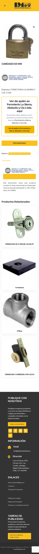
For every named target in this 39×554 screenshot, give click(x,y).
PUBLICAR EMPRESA (17, 424)
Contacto (11, 486)
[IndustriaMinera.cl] (22, 5)
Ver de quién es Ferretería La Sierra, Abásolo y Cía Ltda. (20, 129)
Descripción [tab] (6, 160)
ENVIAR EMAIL (19, 143)
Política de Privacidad (15, 502)
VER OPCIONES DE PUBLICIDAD (16, 536)
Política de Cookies (14, 498)
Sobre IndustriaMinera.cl (16, 482)
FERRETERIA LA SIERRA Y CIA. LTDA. (19, 153)
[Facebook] (15, 431)
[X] (20, 431)
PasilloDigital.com (19, 549)
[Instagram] (10, 435)
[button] (34, 27)
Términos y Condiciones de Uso (18, 505)
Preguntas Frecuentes (15, 489)
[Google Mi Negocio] (26, 431)
